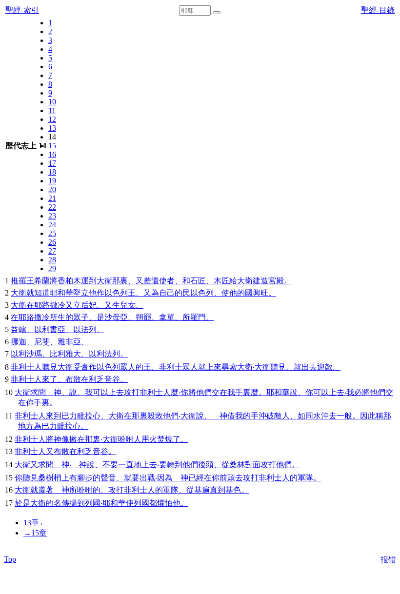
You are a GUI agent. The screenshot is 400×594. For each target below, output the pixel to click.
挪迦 (18, 341)
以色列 (116, 293)
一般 (344, 416)
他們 (204, 392)
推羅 (18, 281)
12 (52, 119)
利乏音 (100, 379)
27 (52, 251)
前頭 (227, 478)
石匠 (198, 281)
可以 (100, 392)
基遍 (202, 490)
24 (52, 224)
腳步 (85, 478)
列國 (92, 503)
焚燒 (165, 439)
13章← (35, 522)
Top (10, 559)
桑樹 (46, 478)
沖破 (266, 416)
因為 (165, 478)
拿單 (167, 317)
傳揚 (69, 503)
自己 (167, 293)
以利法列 (104, 354)
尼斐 (42, 341)
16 (52, 154)
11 (52, 110)
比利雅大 (65, 354)
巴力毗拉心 (80, 416)
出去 (309, 367)
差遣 (151, 281)
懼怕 (165, 503)
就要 (132, 478)
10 (52, 102)
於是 (22, 503)
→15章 (35, 533)
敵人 (282, 416)
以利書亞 (49, 329)
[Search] (216, 12)
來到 (53, 416)
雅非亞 (69, 341)
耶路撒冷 (49, 305)
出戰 (147, 478)
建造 (260, 281)
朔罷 (143, 317)
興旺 (260, 293)
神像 (61, 439)
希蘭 (42, 281)
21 (52, 198)
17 (52, 163)
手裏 (243, 392)
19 (52, 181)
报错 (388, 559)
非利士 (22, 367)
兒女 (128, 305)
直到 (217, 490)
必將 (362, 392)
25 (52, 233)
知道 (42, 293)
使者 (167, 281)
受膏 (81, 367)
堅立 (81, 293)
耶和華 (61, 293)
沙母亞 (116, 317)
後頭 (206, 464)
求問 (38, 392)
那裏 (120, 281)
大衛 (104, 281)
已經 (196, 478)
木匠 (221, 281)
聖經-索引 (22, 10)
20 (52, 189)
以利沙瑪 (26, 354)
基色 (233, 490)
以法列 (85, 329)
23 (52, 216)
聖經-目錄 (378, 10)
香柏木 (69, 281)
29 (52, 268)
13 (52, 128)
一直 (126, 464)
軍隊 (305, 478)
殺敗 (155, 416)
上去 (116, 392)
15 (52, 145)
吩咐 (126, 439)
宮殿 (276, 281)
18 (52, 172)
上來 (213, 367)
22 (52, 207)
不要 (110, 464)
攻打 (132, 392)
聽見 (50, 367)
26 (52, 242)
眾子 (81, 317)
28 (52, 260)
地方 (26, 426)
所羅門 (194, 317)
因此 (368, 416)
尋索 (229, 367)
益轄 (18, 329)
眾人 (128, 367)
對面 (252, 464)
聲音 (108, 478)
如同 (305, 416)
